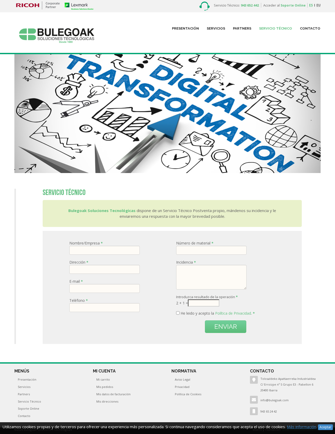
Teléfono (77, 300)
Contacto (310, 28)
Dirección (77, 262)
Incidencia (185, 262)
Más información (301, 426)
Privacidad (182, 387)
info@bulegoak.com (274, 400)
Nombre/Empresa (85, 243)
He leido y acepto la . (217, 313)
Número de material (193, 243)
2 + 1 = (182, 303)
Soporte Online (293, 5)
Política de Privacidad (233, 313)
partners (242, 28)
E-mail (75, 281)
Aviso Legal (182, 379)
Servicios (216, 28)
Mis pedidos (104, 387)
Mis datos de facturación (113, 394)
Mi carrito (103, 379)
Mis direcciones (107, 401)
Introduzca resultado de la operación (206, 296)
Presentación (185, 28)
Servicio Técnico (275, 28)
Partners (24, 394)
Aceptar (325, 427)
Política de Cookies (188, 394)
